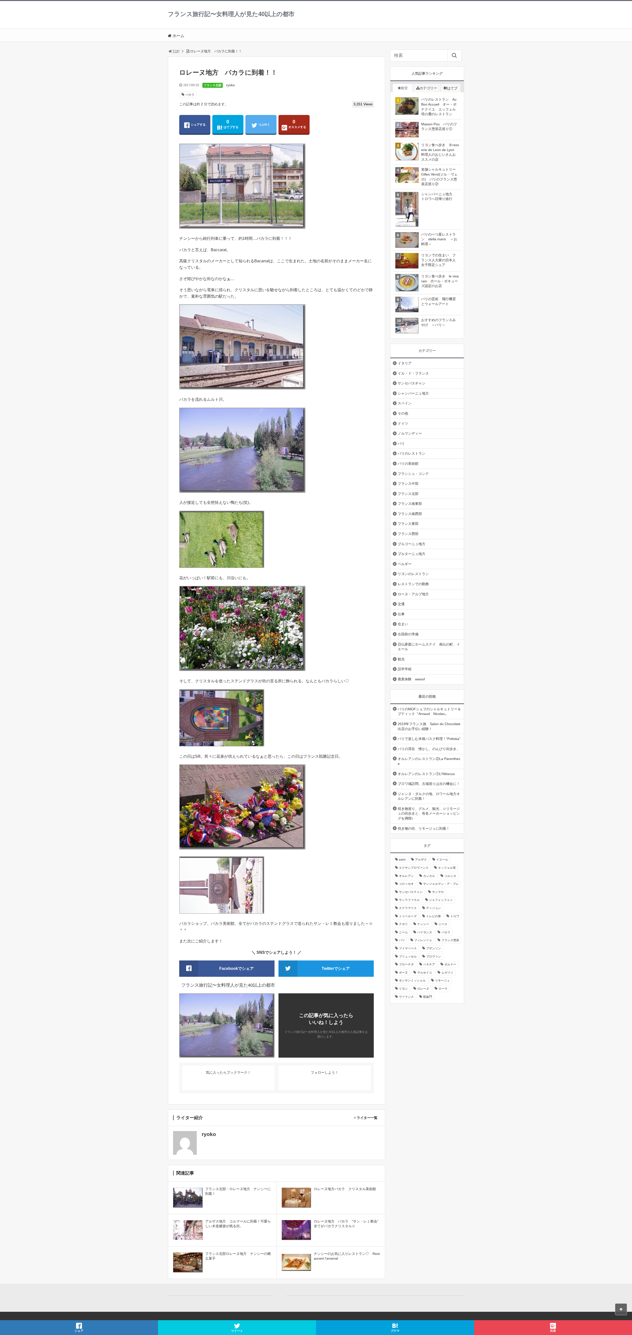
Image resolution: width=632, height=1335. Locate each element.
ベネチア (429, 964)
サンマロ (438, 892)
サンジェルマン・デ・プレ (441, 884)
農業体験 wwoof (411, 679)
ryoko (230, 85)
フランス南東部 (410, 504)
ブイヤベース (408, 948)
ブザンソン (433, 948)
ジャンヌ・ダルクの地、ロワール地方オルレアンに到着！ (429, 796)
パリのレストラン (411, 453)
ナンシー (423, 924)
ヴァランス (406, 997)
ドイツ (403, 423)
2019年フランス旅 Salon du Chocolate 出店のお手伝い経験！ (429, 726)
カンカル (429, 876)
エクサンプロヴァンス (414, 867)
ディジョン (433, 908)
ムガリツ (447, 972)
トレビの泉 (433, 916)
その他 (403, 413)
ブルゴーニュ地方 (411, 544)
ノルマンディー (410, 433)
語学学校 (405, 669)
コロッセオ (406, 884)
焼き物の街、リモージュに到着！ (424, 828)
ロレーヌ (423, 988)
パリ (401, 443)
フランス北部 (212, 85)
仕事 (401, 614)
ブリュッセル (408, 956)
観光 (401, 659)
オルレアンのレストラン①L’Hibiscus (426, 774)
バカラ (189, 94)
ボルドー (450, 964)
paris (402, 859)
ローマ (442, 988)
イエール (442, 859)
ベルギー (405, 564)
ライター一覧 (367, 1118)
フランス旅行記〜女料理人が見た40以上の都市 (231, 14)
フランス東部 (408, 524)
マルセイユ (424, 972)
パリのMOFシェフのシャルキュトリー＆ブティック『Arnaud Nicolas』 (429, 711)
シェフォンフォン (441, 900)
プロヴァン (433, 956)
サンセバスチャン (411, 383)
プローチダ (406, 964)
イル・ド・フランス (413, 373)
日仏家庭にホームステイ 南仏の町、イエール (429, 646)
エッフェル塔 (447, 867)
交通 (401, 604)
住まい (403, 624)
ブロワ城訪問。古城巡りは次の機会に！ (429, 784)
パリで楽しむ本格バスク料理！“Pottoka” (429, 739)
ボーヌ (403, 972)
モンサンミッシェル (412, 980)
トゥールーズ (408, 916)
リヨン (403, 988)
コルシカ (450, 876)
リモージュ (442, 980)
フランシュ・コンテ (413, 474)
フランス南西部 (410, 514)
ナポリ (403, 924)
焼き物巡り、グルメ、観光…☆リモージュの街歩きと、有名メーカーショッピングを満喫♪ (429, 813)
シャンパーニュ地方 (413, 393)
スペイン (405, 403)
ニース (442, 924)
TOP (175, 51)
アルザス (421, 859)
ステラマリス (408, 908)
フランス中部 (408, 484)
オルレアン (406, 876)
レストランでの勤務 (413, 584)
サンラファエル (409, 900)
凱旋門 (427, 997)
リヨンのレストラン (413, 574)
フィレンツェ (423, 940)
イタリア (405, 363)
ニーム (403, 932)
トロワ (454, 916)
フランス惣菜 (450, 940)
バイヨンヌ (424, 932)
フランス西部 (408, 534)
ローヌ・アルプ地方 (413, 594)
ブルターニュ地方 (411, 554)
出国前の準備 (408, 634)
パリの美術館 (408, 464)
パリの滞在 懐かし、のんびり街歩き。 (429, 749)
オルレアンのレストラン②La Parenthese (429, 761)
